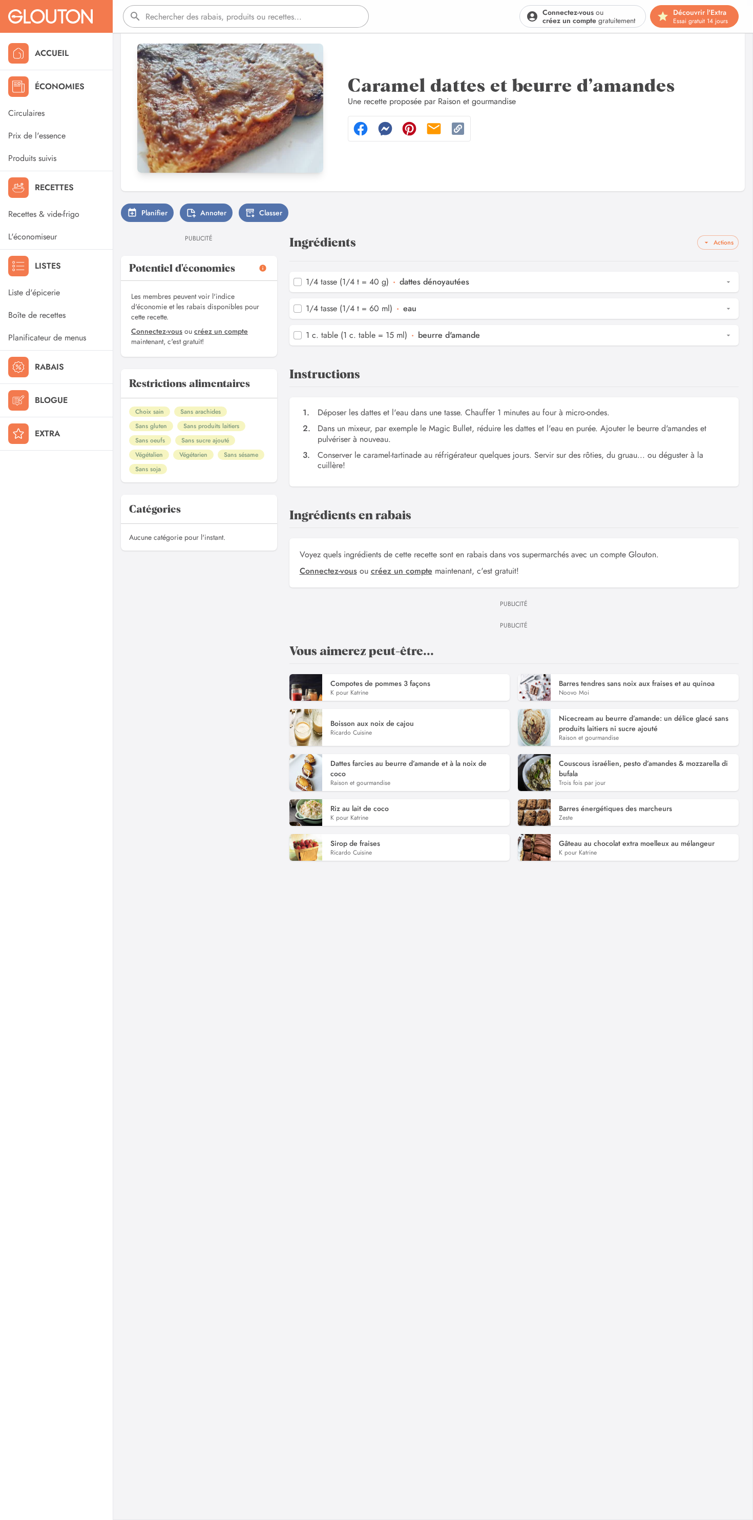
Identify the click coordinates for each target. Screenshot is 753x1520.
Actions (724, 242)
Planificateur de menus (47, 337)
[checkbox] (298, 282)
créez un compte (221, 331)
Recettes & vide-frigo (43, 214)
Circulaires (26, 113)
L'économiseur (32, 236)
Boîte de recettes (37, 315)
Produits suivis (32, 158)
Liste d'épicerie (34, 292)
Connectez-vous (156, 331)
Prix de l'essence (37, 135)
